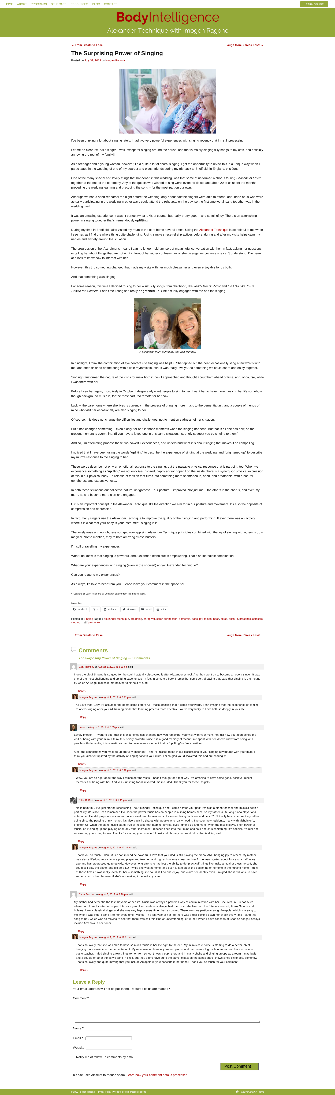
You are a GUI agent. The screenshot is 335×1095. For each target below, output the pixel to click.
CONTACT (110, 4)
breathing (136, 618)
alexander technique (116, 618)
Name (78, 1028)
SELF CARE (58, 4)
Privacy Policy (104, 1091)
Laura (82, 727)
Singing (88, 618)
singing (75, 622)
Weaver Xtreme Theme (252, 1091)
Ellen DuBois (86, 800)
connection (170, 618)
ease (195, 618)
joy (201, 618)
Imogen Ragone (88, 697)
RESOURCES (79, 4)
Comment (81, 998)
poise (224, 618)
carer (159, 618)
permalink (94, 622)
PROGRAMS (39, 4)
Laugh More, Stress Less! (245, 44)
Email (78, 1038)
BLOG (96, 4)
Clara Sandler (86, 894)
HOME (9, 4)
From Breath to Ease (87, 44)
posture (233, 618)
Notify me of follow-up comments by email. (105, 1057)
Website (78, 1047)
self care (257, 618)
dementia (184, 618)
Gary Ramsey (86, 666)
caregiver (149, 618)
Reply (82, 691)
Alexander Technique (213, 230)
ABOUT (22, 4)
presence (245, 618)
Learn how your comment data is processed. (157, 1075)
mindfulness (211, 618)
